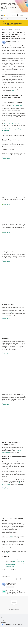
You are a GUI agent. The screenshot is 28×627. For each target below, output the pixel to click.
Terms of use (19, 619)
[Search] (18, 15)
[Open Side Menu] (1, 15)
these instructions (9, 536)
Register (21, 15)
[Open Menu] (26, 19)
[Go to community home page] (10, 15)
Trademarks (3, 622)
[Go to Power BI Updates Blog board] (4, 591)
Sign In (25, 15)
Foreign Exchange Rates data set (11, 123)
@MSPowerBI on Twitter (13, 560)
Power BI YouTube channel (18, 561)
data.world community (10, 564)
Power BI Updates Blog (6, 18)
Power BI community (19, 563)
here (13, 90)
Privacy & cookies (12, 619)
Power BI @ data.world (10, 566)
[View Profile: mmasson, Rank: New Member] (4, 42)
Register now (4, 10)
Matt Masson (9, 41)
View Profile (10, 587)
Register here (9, 553)
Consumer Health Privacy (18, 624)
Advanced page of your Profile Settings (14, 312)
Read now (16, 24)
